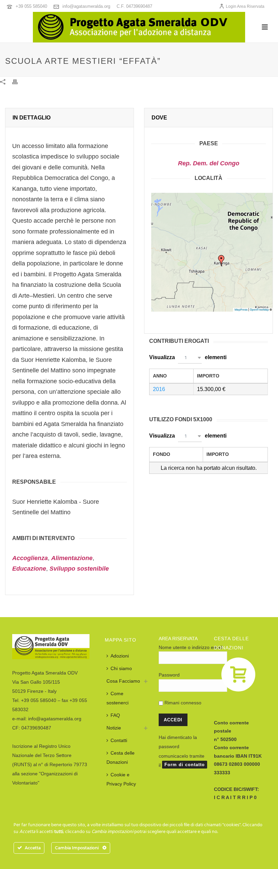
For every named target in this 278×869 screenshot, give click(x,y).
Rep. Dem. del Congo (208, 163)
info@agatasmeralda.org (86, 6)
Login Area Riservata (245, 6)
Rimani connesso (182, 702)
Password (169, 675)
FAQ (115, 715)
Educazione (29, 568)
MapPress (241, 309)
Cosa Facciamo (123, 681)
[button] (221, 260)
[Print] (18, 81)
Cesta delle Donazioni (120, 757)
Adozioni (120, 656)
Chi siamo (121, 668)
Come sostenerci (117, 698)
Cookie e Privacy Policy (121, 779)
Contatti (119, 740)
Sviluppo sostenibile (79, 568)
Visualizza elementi (187, 357)
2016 (159, 389)
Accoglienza (30, 558)
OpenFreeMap (259, 309)
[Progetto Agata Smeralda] (139, 27)
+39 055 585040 (31, 6)
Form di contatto (184, 764)
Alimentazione (72, 558)
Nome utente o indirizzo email (190, 647)
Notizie (113, 728)
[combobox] (190, 358)
